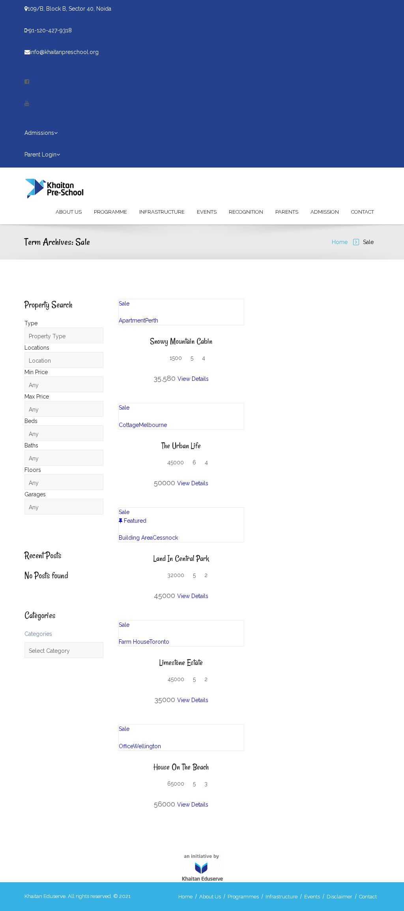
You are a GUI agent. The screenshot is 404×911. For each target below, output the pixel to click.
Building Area (136, 538)
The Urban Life (181, 445)
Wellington (147, 746)
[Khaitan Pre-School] (61, 187)
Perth (151, 320)
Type (30, 323)
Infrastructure (162, 212)
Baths (31, 445)
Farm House (134, 642)
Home (340, 242)
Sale (124, 303)
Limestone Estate (181, 662)
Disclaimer (339, 897)
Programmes (243, 897)
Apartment (132, 320)
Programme (110, 212)
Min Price (36, 372)
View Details (193, 379)
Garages (35, 494)
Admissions (39, 133)
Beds (30, 421)
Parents (286, 212)
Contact (362, 212)
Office (126, 746)
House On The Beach (181, 767)
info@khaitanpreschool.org (64, 52)
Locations (36, 348)
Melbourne (153, 425)
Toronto (159, 642)
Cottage (129, 425)
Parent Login (40, 154)
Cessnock (165, 538)
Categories (38, 634)
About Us (69, 212)
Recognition (246, 212)
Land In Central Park (181, 558)
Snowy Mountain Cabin (181, 341)
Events (207, 212)
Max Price (36, 396)
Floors (32, 470)
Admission (324, 212)
